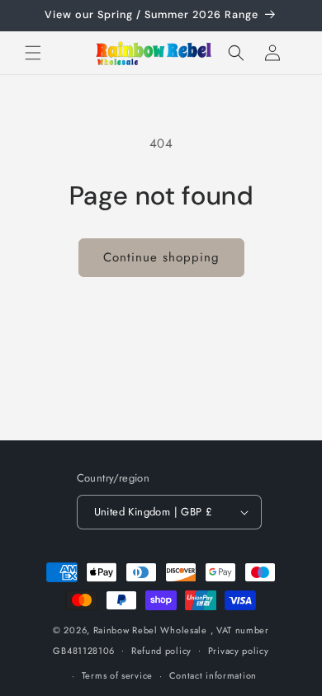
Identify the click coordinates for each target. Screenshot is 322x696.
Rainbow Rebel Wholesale (150, 630)
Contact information (213, 675)
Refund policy (161, 650)
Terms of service (117, 675)
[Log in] (272, 53)
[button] (33, 53)
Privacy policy (238, 650)
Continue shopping (161, 257)
